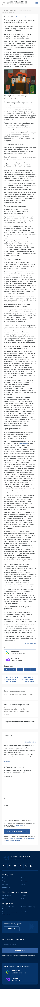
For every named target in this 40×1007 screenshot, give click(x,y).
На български (6, 895)
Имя (5, 798)
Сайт (5, 813)
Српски (23, 895)
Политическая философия (24, 17)
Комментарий (8, 776)
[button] (7, 669)
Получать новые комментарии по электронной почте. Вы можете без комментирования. (19, 825)
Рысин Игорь (25, 912)
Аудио (4, 878)
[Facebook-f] (20, 866)
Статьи (11, 10)
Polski (22, 898)
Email (6, 805)
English (4, 898)
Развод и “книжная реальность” (17, 704)
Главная (5, 10)
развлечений (23, 443)
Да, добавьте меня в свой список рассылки (18, 820)
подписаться (19, 825)
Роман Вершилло (30, 643)
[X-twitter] (25, 866)
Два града (5, 884)
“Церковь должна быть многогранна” (19, 721)
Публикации (25, 881)
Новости (23, 878)
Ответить (7, 761)
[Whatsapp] (31, 866)
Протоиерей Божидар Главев (28, 908)
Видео (4, 881)
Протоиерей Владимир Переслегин (9, 913)
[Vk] (4, 866)
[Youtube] (15, 866)
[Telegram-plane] (9, 866)
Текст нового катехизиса (14, 691)
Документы (6, 887)
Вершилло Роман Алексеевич (8, 908)
